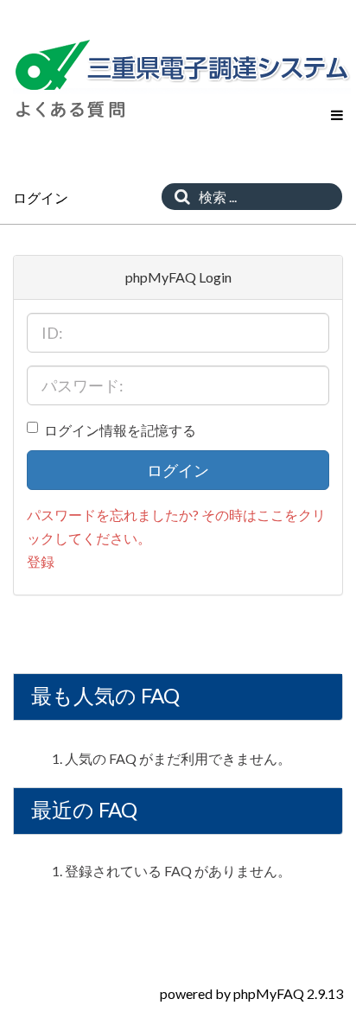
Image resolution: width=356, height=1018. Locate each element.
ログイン (178, 470)
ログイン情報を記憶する (120, 430)
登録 (40, 561)
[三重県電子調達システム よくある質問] (182, 66)
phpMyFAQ (268, 993)
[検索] (178, 196)
